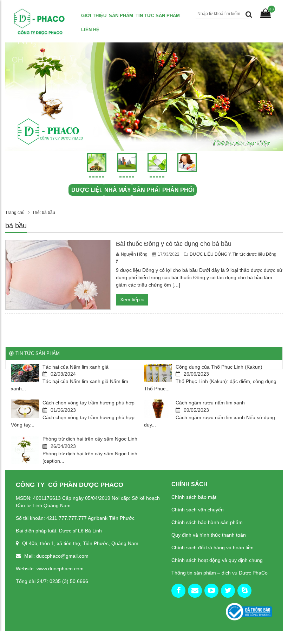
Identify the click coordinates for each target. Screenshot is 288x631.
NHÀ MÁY (117, 190)
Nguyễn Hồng (135, 254)
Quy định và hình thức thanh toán (208, 535)
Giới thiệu (93, 15)
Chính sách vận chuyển (197, 509)
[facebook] (178, 591)
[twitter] (228, 591)
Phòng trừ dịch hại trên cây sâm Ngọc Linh (89, 439)
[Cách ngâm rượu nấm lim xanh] (158, 409)
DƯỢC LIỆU (87, 190)
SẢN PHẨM (148, 190)
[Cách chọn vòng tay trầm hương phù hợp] (25, 409)
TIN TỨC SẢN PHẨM (158, 15)
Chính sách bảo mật (193, 497)
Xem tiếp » (132, 299)
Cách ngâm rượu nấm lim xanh (210, 402)
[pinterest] (244, 591)
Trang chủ (15, 212)
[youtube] (211, 591)
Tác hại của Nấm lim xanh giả (75, 367)
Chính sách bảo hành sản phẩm (207, 522)
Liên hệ (90, 29)
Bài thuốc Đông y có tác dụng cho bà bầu (173, 243)
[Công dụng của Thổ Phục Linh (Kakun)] (158, 373)
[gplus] (195, 591)
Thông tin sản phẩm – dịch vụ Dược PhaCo (219, 573)
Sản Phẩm (121, 15)
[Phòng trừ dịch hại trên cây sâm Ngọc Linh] (25, 450)
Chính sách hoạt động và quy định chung (217, 560)
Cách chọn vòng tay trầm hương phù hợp (88, 402)
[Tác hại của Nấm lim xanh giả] (25, 373)
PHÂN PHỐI (178, 190)
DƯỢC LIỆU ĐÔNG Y (210, 254)
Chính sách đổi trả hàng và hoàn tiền (212, 547)
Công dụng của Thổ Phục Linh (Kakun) (219, 367)
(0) (271, 9)
